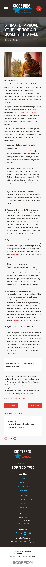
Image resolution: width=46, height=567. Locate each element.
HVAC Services (22, 486)
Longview (27, 87)
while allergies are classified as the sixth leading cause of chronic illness (24, 183)
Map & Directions (23, 524)
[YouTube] (21, 533)
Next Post (35, 405)
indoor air (13, 254)
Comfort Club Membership (23, 499)
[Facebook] (16, 533)
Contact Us (23, 508)
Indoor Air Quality (20, 398)
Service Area (23, 495)
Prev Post (11, 405)
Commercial (23, 491)
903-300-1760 (23, 467)
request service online (25, 394)
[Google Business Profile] (30, 533)
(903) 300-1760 (9, 394)
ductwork (16, 320)
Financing (23, 503)
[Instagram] (25, 533)
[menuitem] (12, 556)
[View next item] (14, 438)
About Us (23, 482)
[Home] (22, 9)
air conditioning (29, 151)
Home (23, 478)
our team (15, 341)
